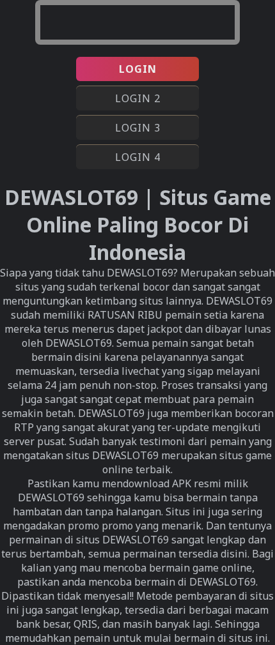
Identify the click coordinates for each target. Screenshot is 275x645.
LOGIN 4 (138, 157)
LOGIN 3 (138, 128)
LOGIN (138, 69)
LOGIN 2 (138, 98)
